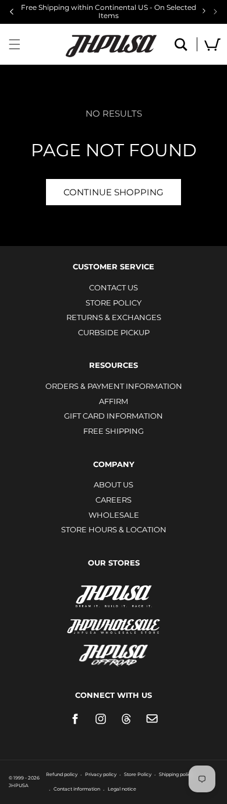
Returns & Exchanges (113, 317)
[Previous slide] (11, 11)
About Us (113, 484)
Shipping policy (176, 774)
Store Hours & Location (113, 529)
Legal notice (122, 789)
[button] (14, 44)
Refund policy (61, 774)
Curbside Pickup (114, 332)
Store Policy (113, 302)
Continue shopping (113, 192)
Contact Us (113, 287)
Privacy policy (100, 774)
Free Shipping (113, 431)
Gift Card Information (113, 415)
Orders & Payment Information (113, 386)
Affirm (113, 401)
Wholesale (113, 514)
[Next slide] (215, 11)
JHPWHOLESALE (113, 619)
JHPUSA (113, 595)
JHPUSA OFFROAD (113, 653)
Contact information (77, 789)
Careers (113, 499)
